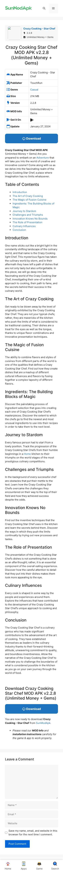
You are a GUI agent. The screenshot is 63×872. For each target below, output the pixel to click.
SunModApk (43, 723)
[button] (44, 8)
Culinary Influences (24, 226)
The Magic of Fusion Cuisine (29, 199)
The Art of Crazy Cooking (28, 196)
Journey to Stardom (24, 211)
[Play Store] (32, 119)
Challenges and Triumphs (28, 214)
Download (33, 138)
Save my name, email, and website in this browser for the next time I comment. (33, 832)
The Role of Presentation (27, 222)
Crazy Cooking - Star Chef (39, 28)
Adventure (42, 157)
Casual (34, 89)
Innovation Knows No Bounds (30, 218)
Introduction (20, 192)
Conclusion (19, 229)
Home (27, 453)
